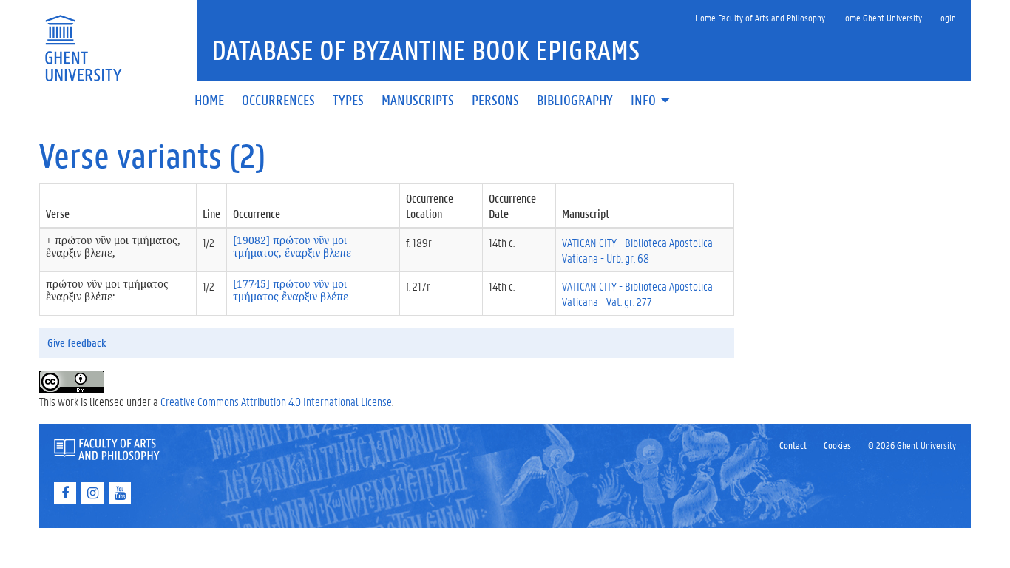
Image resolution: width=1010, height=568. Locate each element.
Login (946, 17)
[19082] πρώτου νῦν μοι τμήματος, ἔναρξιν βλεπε (292, 246)
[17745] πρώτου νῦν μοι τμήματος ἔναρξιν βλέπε (290, 290)
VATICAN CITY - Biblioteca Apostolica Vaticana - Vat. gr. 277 (637, 293)
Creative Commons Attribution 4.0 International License (276, 401)
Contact (793, 445)
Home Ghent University (881, 17)
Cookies (837, 445)
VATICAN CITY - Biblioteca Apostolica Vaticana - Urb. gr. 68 (637, 250)
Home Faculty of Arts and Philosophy (760, 17)
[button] (651, 101)
